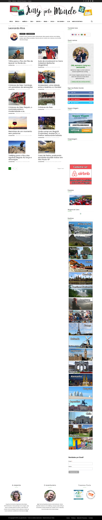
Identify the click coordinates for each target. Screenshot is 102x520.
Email (70, 461)
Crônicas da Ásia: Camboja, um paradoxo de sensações (20, 86)
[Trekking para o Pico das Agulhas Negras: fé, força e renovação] (21, 147)
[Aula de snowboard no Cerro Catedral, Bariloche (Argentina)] (51, 52)
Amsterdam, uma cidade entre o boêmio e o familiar (49, 86)
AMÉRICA (24, 21)
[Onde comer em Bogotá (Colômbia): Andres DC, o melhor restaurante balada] (51, 123)
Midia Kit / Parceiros (21, 1)
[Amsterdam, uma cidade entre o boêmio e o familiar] (51, 76)
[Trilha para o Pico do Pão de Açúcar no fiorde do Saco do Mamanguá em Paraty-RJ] (21, 52)
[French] (76, 34)
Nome (70, 466)
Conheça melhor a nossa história (80, 81)
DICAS (52, 21)
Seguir (90, 95)
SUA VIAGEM (60, 21)
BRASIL (45, 21)
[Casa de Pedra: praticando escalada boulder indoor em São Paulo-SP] (51, 147)
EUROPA (38, 21)
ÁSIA (31, 21)
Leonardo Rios (11, 65)
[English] (73, 34)
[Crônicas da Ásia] (51, 98)
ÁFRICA (17, 21)
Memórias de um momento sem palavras (20, 132)
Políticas (14, 1)
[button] (92, 21)
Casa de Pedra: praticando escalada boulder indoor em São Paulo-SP (50, 157)
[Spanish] (85, 34)
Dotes (53, 518)
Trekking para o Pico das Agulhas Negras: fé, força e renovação (20, 157)
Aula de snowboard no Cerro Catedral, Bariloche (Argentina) (50, 63)
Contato (29, 1)
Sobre (9, 1)
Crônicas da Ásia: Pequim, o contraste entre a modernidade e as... (20, 109)
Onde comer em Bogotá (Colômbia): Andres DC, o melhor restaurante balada (50, 133)
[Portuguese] (82, 34)
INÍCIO (11, 21)
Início (9, 25)
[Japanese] (79, 34)
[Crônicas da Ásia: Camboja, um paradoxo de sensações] (21, 76)
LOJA (68, 21)
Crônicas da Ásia (45, 107)
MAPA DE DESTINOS (77, 21)
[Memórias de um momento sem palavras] (21, 123)
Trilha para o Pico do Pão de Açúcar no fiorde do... (20, 62)
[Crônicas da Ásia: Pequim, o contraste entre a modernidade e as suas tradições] (21, 98)
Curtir (90, 92)
